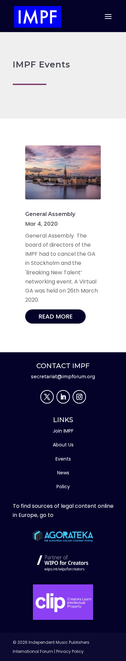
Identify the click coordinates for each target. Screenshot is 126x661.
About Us (63, 444)
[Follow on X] (47, 397)
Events (63, 459)
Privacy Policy (70, 651)
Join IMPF (63, 431)
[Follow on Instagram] (79, 397)
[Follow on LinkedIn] (63, 397)
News (63, 472)
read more (56, 316)
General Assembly (50, 214)
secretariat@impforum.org (63, 377)
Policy (63, 486)
